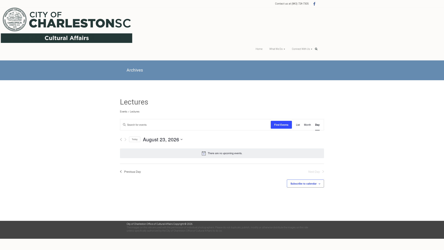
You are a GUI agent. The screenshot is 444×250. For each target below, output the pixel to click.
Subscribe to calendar (304, 183)
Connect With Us (301, 49)
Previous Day (132, 172)
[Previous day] (121, 139)
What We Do (276, 49)
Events (123, 111)
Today (135, 139)
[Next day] (125, 139)
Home (259, 49)
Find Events (281, 124)
